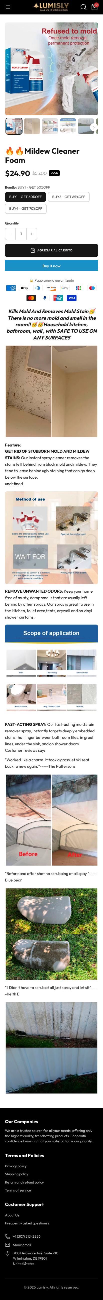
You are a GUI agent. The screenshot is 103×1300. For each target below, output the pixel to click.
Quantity (12, 223)
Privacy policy (15, 1166)
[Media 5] (86, 126)
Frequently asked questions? (27, 1223)
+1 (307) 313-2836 (26, 1236)
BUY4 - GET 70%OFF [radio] (25, 208)
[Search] (83, 6)
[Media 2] (32, 126)
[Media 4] (68, 126)
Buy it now (51, 265)
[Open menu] (8, 7)
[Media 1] (14, 126)
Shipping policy (16, 1174)
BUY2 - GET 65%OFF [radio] (68, 197)
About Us (12, 1215)
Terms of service (18, 1190)
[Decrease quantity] (10, 234)
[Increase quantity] (32, 234)
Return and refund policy (24, 1182)
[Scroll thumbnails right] (94, 127)
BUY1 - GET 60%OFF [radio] (25, 197)
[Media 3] (50, 126)
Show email (22, 1245)
